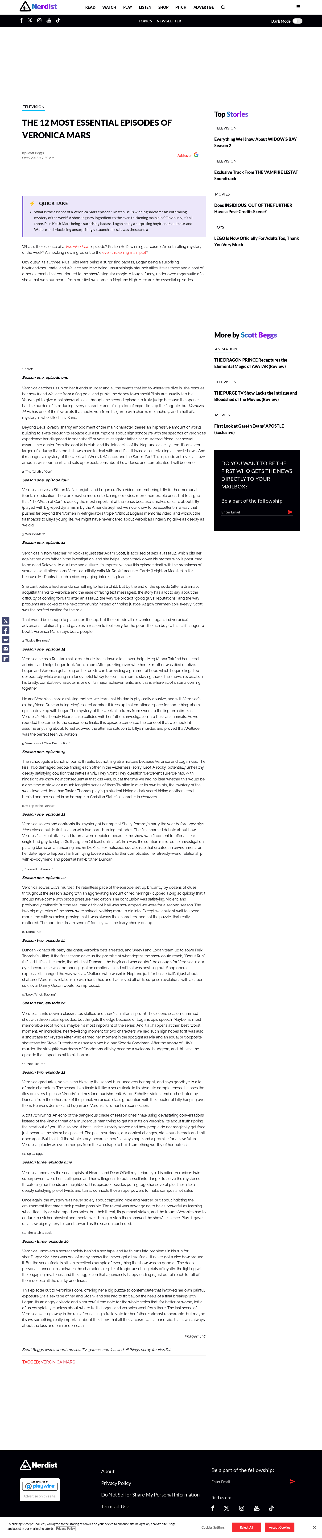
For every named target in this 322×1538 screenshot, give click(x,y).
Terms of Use (115, 1506)
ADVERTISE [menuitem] (204, 7)
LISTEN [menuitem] (145, 7)
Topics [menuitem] (145, 21)
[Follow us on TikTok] (271, 1510)
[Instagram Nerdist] (39, 21)
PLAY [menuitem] (127, 7)
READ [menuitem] (90, 7)
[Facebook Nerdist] (22, 21)
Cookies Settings (213, 1527)
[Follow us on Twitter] (226, 1510)
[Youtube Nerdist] (49, 21)
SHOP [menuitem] (163, 7)
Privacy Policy (116, 1483)
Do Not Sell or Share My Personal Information (150, 1494)
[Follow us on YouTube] (257, 1510)
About (108, 1471)
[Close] (314, 1527)
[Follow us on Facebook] (212, 1510)
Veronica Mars (58, 1362)
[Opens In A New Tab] (40, 1486)
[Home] (38, 1469)
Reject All (246, 1527)
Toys (219, 227)
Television (34, 106)
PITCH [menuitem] (180, 7)
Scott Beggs (35, 153)
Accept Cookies (279, 1527)
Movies (222, 194)
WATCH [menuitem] (109, 7)
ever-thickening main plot (124, 252)
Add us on (183, 156)
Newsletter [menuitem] (169, 21)
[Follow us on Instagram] (241, 1510)
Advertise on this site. (40, 1496)
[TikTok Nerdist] (58, 21)
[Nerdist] (38, 7)
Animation (226, 348)
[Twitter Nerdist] (30, 21)
